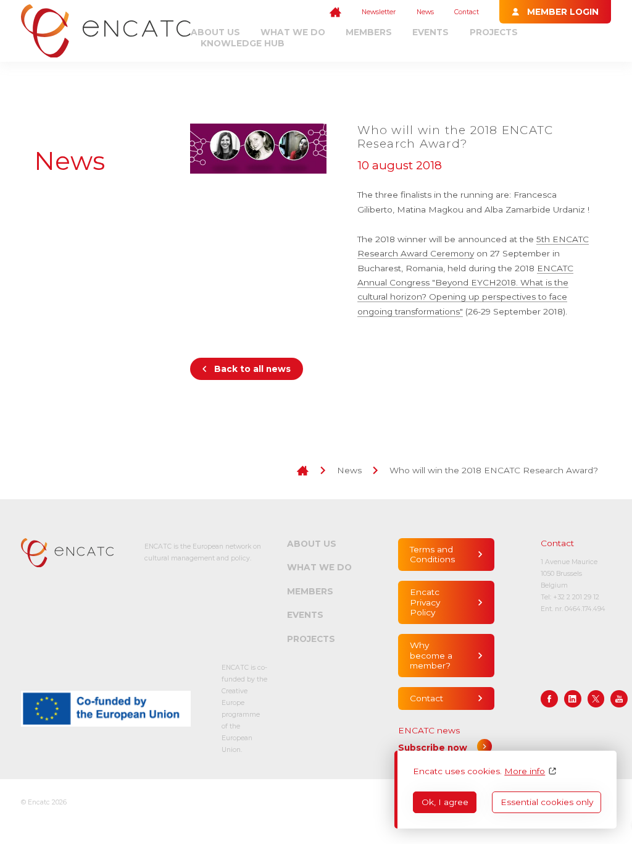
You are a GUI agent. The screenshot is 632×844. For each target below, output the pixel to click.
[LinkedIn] (572, 698)
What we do (292, 32)
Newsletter (379, 12)
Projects (494, 32)
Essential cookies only (547, 802)
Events (430, 32)
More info (524, 771)
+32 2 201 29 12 (576, 597)
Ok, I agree (445, 802)
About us (215, 32)
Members (369, 32)
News (425, 12)
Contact (466, 12)
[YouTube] (619, 698)
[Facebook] (549, 698)
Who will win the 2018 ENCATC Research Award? (493, 470)
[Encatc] (106, 31)
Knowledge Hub (243, 43)
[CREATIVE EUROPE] (106, 708)
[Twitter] (596, 698)
